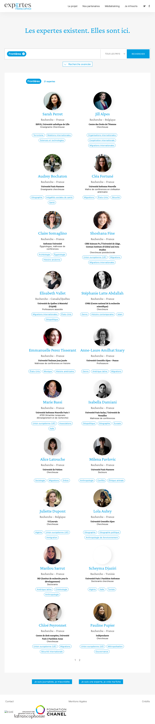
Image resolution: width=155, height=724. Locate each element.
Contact (9, 701)
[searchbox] (57, 54)
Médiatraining (112, 6)
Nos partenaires (91, 6)
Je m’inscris (131, 6)
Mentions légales (78, 701)
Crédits (146, 701)
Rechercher (138, 54)
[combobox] (52, 53)
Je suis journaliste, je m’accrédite (52, 681)
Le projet (72, 6)
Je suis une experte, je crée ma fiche (101, 681)
